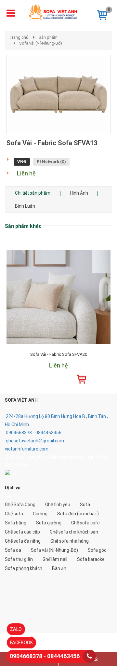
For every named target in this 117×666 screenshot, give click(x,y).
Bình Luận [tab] (25, 206)
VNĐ (21, 161)
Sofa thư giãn (19, 559)
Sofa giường (48, 522)
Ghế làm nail (55, 559)
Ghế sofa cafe (85, 522)
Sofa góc (97, 550)
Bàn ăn (59, 568)
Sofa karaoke (91, 559)
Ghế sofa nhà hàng (69, 541)
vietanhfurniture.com (26, 448)
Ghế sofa (14, 513)
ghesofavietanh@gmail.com (35, 440)
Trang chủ (19, 37)
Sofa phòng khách (23, 568)
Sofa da (13, 550)
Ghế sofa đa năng (23, 541)
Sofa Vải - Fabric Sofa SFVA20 (58, 354)
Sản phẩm (48, 37)
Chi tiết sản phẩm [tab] (32, 193)
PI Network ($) (51, 161)
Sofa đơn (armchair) (78, 513)
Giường (40, 513)
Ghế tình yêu (57, 504)
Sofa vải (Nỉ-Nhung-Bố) (40, 43)
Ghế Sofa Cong (20, 504)
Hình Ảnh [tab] (79, 193)
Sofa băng (15, 522)
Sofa (85, 504)
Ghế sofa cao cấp (22, 531)
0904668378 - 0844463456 (33, 432)
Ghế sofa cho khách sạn (74, 531)
